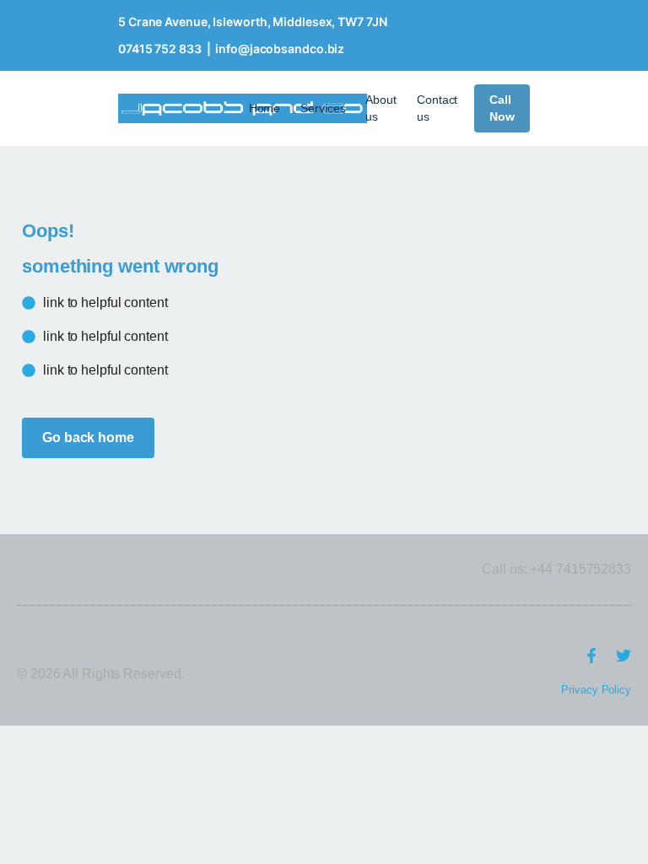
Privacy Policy (596, 689)
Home (265, 108)
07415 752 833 (160, 48)
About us (381, 108)
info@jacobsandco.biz (279, 48)
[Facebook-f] (591, 655)
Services (322, 108)
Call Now (502, 108)
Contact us (437, 108)
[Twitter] (623, 655)
